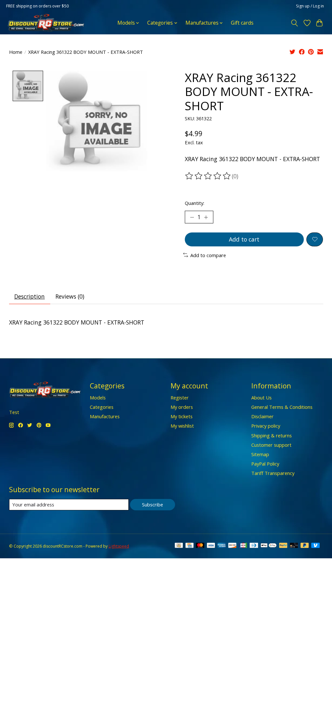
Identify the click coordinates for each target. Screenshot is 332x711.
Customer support (271, 445)
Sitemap (260, 454)
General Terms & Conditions (282, 407)
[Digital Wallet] (269, 546)
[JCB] (243, 546)
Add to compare (208, 255)
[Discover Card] (232, 546)
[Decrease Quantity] (191, 217)
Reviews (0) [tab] (69, 296)
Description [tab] (29, 296)
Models (98, 397)
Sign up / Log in (310, 6)
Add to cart (244, 239)
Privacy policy (265, 425)
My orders (182, 407)
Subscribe (152, 504)
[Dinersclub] (254, 546)
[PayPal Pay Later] (305, 546)
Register (180, 397)
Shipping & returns (271, 435)
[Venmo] (315, 546)
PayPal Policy (265, 463)
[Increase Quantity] (205, 217)
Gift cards (242, 22)
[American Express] (222, 546)
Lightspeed (119, 546)
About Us (261, 397)
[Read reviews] (208, 176)
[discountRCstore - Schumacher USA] (46, 23)
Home (15, 52)
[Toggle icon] (294, 23)
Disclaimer (262, 416)
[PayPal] (283, 546)
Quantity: (194, 203)
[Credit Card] (189, 546)
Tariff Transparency (272, 473)
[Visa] (211, 546)
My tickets (182, 416)
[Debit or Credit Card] (294, 546)
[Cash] (179, 546)
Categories (101, 407)
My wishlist (182, 425)
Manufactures (105, 416)
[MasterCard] (200, 546)
